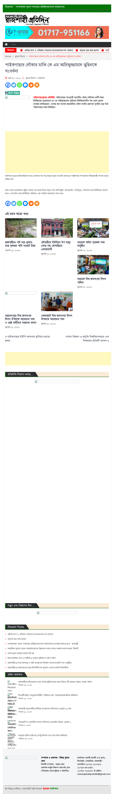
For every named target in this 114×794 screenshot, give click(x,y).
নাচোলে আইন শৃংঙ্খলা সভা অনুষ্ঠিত (91, 244)
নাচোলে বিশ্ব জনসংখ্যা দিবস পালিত (91, 280)
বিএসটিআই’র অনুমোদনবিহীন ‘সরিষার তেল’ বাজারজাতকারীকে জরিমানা (48, 695)
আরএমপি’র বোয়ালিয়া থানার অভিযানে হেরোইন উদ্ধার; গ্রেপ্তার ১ (44, 722)
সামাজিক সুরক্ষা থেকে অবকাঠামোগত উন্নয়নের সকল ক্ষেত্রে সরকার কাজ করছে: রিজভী (43, 648)
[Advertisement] (57, 152)
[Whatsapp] (19, 85)
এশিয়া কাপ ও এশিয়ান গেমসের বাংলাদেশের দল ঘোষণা (43, 50)
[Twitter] (13, 85)
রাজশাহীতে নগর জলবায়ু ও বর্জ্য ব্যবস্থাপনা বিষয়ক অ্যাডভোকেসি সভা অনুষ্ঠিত (39, 662)
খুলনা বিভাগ (31, 78)
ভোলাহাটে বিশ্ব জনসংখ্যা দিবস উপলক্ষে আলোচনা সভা (56, 317)
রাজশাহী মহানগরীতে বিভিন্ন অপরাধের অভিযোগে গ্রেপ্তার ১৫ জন (44, 708)
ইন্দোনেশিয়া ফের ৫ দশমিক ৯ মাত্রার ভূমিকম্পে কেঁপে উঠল (32, 658)
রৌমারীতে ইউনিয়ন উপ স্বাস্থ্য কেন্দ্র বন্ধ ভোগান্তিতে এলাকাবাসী (56, 246)
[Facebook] (8, 85)
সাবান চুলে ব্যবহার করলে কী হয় (21, 653)
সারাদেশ (41, 78)
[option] (41, 6)
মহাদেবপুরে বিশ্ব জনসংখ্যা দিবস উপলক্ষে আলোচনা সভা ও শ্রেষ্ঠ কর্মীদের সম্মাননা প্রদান (20, 319)
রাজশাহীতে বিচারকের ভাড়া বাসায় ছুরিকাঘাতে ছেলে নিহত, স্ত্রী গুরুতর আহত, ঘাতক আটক (55, 681)
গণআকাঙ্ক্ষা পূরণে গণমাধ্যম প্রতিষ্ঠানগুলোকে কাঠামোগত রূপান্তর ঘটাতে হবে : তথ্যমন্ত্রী (53, 6)
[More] (36, 85)
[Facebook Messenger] (25, 85)
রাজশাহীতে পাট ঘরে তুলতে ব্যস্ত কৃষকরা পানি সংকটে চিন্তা (20, 244)
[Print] (31, 85)
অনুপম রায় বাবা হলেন (83, 50)
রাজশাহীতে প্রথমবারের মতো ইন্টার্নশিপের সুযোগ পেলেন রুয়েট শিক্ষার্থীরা (38, 667)
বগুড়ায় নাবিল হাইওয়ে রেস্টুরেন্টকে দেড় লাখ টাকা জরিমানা (42, 735)
